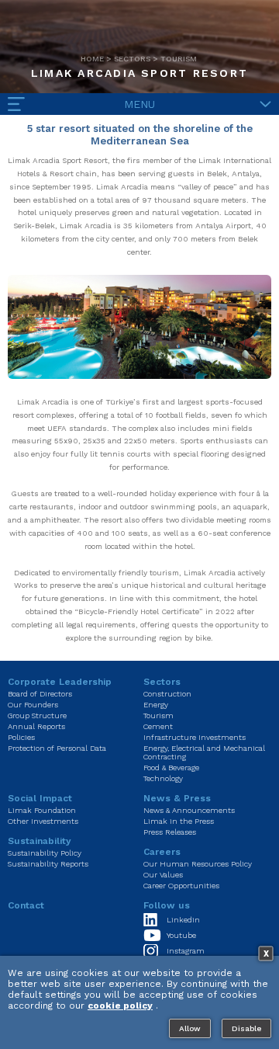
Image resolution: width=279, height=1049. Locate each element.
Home (92, 58)
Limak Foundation (42, 810)
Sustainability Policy (44, 853)
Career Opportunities (181, 885)
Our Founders (33, 704)
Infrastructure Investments (194, 737)
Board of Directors (40, 693)
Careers (162, 851)
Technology (163, 778)
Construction (167, 693)
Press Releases (169, 832)
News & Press (177, 798)
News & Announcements (189, 810)
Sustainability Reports (48, 864)
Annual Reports (36, 726)
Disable (246, 1028)
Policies (21, 737)
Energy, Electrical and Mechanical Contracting (204, 752)
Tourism (178, 58)
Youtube (181, 935)
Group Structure (37, 715)
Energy (155, 704)
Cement (158, 726)
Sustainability (39, 840)
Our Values (163, 874)
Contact (26, 905)
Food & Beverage (171, 767)
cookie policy (120, 1005)
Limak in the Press (178, 821)
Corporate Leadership (60, 681)
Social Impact (40, 798)
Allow (190, 1028)
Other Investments (43, 821)
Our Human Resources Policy (197, 864)
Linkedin (183, 919)
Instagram (186, 951)
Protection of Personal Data (57, 748)
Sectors (132, 58)
